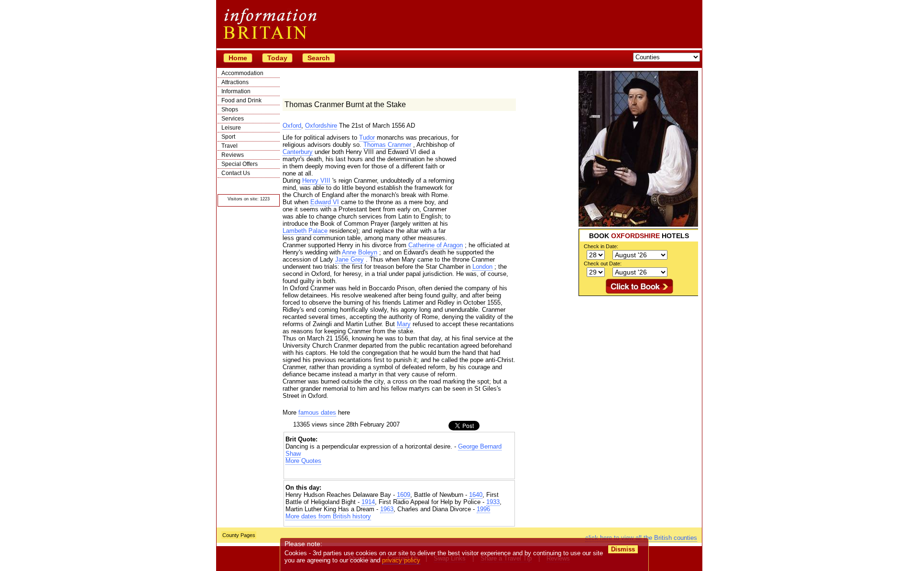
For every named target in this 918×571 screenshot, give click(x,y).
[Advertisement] (638, 356)
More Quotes (303, 460)
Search (318, 58)
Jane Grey (349, 259)
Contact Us (235, 173)
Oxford (292, 125)
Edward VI (324, 202)
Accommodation (242, 73)
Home (238, 58)
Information (236, 91)
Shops (229, 109)
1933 (493, 501)
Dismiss (623, 549)
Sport (228, 136)
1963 (386, 509)
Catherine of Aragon (435, 245)
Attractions (235, 82)
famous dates (317, 412)
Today (277, 58)
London (482, 266)
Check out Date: (603, 263)
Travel (229, 146)
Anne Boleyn (359, 252)
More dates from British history (328, 516)
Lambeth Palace (305, 230)
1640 (475, 494)
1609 (403, 494)
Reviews (232, 155)
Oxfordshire (321, 125)
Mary (404, 324)
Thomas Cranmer (387, 144)
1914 (368, 501)
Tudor (367, 137)
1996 (483, 509)
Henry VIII (316, 180)
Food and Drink (241, 100)
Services (232, 118)
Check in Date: (601, 246)
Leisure (231, 127)
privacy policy (401, 560)
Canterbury (298, 151)
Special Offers (239, 164)
